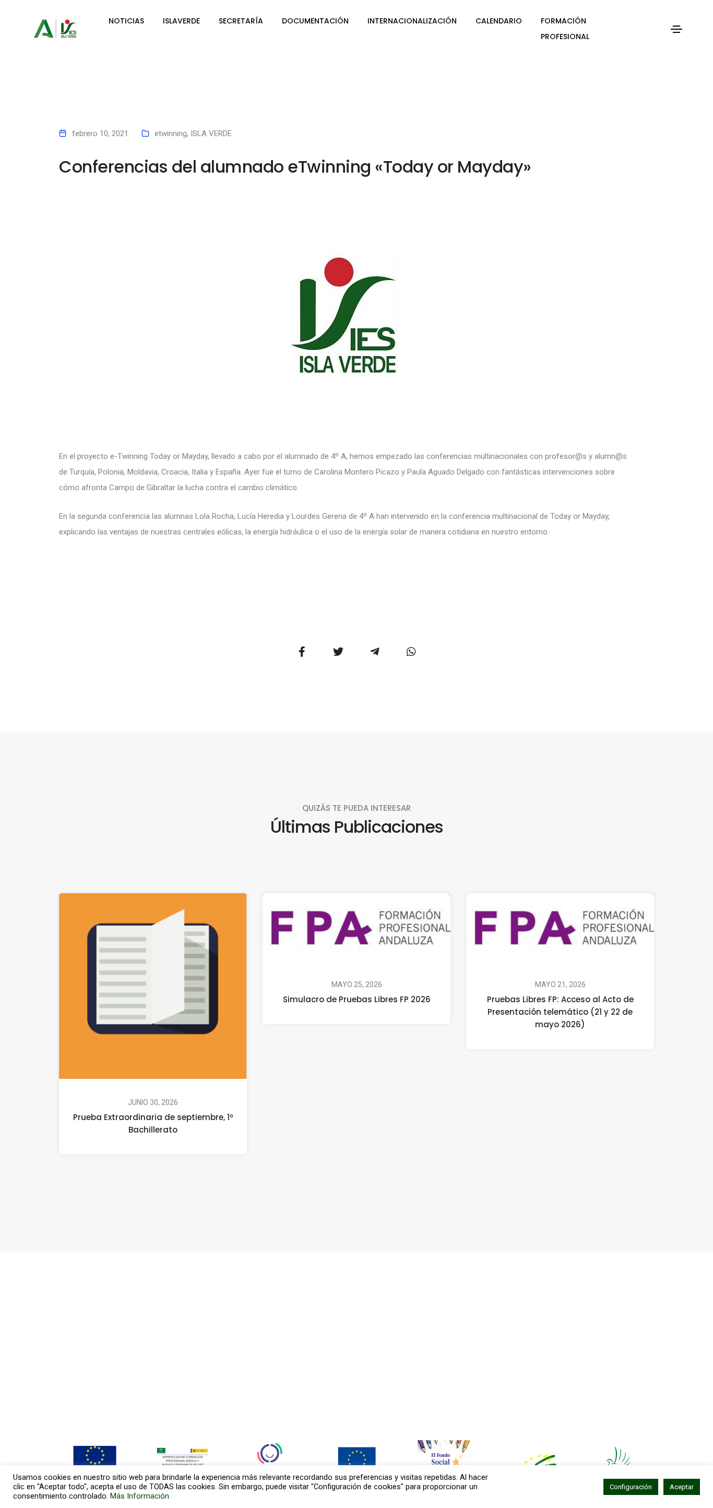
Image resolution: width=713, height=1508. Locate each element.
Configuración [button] (631, 1487)
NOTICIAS (126, 21)
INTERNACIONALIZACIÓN (412, 21)
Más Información (139, 1496)
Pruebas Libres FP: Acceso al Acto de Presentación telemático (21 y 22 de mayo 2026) (560, 1012)
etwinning (171, 133)
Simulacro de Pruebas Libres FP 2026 (357, 999)
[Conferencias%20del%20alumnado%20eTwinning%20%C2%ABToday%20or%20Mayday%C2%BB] (302, 652)
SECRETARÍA (241, 21)
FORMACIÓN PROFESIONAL (565, 29)
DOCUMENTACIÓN (315, 21)
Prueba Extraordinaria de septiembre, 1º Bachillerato (153, 1124)
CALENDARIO (499, 21)
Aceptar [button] (682, 1487)
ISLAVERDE (181, 21)
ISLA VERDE (211, 133)
